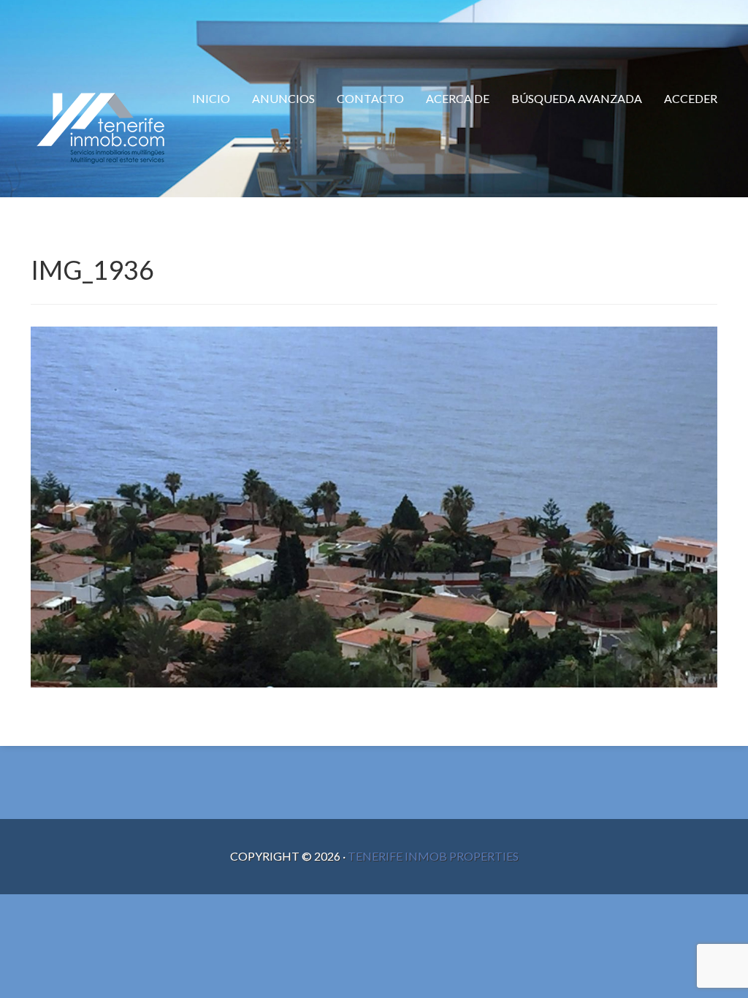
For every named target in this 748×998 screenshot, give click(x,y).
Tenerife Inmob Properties (433, 856)
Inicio (211, 98)
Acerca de (457, 98)
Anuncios (283, 98)
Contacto (370, 98)
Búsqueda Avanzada (576, 98)
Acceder (690, 98)
